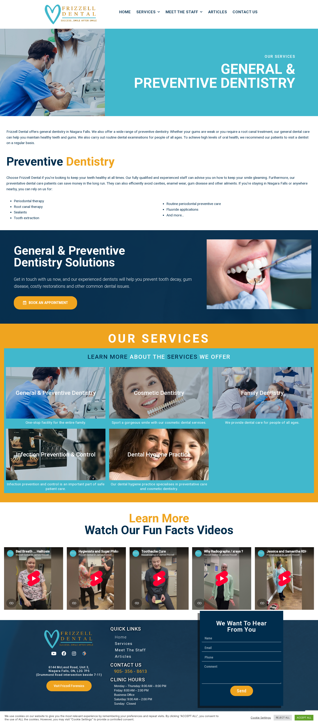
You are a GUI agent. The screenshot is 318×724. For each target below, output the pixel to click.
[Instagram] (74, 653)
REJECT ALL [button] (283, 717)
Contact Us (245, 12)
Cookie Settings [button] (261, 717)
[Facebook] (63, 653)
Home (125, 12)
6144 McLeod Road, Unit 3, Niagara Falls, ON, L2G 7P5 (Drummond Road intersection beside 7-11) (69, 671)
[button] (45, 302)
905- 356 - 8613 (130, 671)
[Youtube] (53, 653)
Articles (217, 12)
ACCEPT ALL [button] (304, 717)
